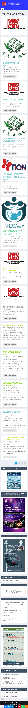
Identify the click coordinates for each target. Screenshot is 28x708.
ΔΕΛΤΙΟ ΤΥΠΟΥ (15, 272)
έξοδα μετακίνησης (7, 388)
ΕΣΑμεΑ (13, 67)
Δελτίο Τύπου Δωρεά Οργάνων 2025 (13, 100)
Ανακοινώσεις (20, 356)
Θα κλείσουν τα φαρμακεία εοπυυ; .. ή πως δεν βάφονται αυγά (14, 438)
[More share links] (26, 706)
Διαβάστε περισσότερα (10, 76)
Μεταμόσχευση (6, 357)
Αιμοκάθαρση (14, 356)
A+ (2, 699)
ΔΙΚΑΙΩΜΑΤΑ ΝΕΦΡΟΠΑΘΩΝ (10, 692)
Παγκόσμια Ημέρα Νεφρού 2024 (13, 33)
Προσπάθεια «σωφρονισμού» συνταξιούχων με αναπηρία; (12, 412)
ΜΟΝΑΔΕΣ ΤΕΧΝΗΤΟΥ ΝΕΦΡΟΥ (10, 580)
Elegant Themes (16, 702)
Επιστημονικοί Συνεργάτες (10, 696)
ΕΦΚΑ (16, 415)
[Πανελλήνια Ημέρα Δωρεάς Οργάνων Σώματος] (14, 259)
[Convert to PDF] (19, 706)
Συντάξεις (20, 415)
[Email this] (16, 706)
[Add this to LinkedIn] (12, 706)
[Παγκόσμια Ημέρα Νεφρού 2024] (14, 294)
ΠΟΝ (10, 390)
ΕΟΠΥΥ (19, 441)
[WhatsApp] (22, 706)
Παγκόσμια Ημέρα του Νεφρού (13, 325)
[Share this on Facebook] (5, 706)
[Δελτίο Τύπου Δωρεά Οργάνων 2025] (14, 89)
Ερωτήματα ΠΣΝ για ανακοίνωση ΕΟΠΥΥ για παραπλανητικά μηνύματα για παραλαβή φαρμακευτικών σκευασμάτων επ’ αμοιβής (14, 176)
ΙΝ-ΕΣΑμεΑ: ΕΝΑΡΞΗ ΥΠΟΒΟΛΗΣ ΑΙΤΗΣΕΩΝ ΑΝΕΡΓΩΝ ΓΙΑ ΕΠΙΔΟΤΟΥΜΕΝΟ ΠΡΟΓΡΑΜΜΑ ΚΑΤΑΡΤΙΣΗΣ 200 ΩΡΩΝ (12, 232)
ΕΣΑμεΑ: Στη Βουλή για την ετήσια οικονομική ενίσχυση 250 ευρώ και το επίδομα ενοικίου (14, 140)
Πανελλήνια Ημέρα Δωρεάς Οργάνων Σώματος (11, 269)
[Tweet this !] (9, 706)
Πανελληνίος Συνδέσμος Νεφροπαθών (17, 307)
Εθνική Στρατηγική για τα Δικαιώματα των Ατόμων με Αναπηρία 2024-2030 (12, 383)
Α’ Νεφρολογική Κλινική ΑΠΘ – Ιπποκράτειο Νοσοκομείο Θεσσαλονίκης (12, 352)
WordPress (17, 704)
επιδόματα (14, 236)
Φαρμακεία (5, 442)
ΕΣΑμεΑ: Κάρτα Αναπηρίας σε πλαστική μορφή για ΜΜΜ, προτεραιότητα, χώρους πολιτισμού (12, 63)
